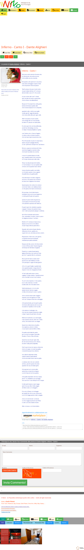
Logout (60, 519)
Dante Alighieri (14, 64)
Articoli (41, 10)
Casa (4, 10)
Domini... (64, 522)
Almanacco (13, 10)
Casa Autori (18, 52)
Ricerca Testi (28, 52)
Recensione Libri (28, 522)
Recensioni (32, 10)
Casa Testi (7, 52)
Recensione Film (39, 522)
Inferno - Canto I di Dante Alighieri (42, 419)
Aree (48, 10)
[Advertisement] (42, 27)
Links (23, 423)
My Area (56, 10)
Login (4, 14)
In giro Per (49, 522)
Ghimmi (66, 10)
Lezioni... (57, 522)
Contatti (75, 10)
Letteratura (9, 522)
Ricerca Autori (40, 52)
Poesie (22, 10)
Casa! (10, 519)
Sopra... (82, 548)
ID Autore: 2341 (4, 84)
